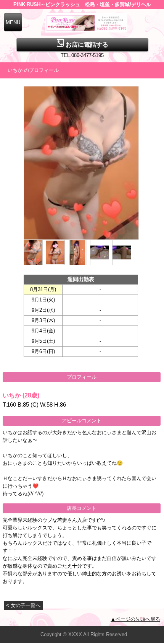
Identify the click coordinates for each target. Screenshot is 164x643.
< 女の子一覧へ (23, 605)
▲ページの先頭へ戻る (135, 619)
